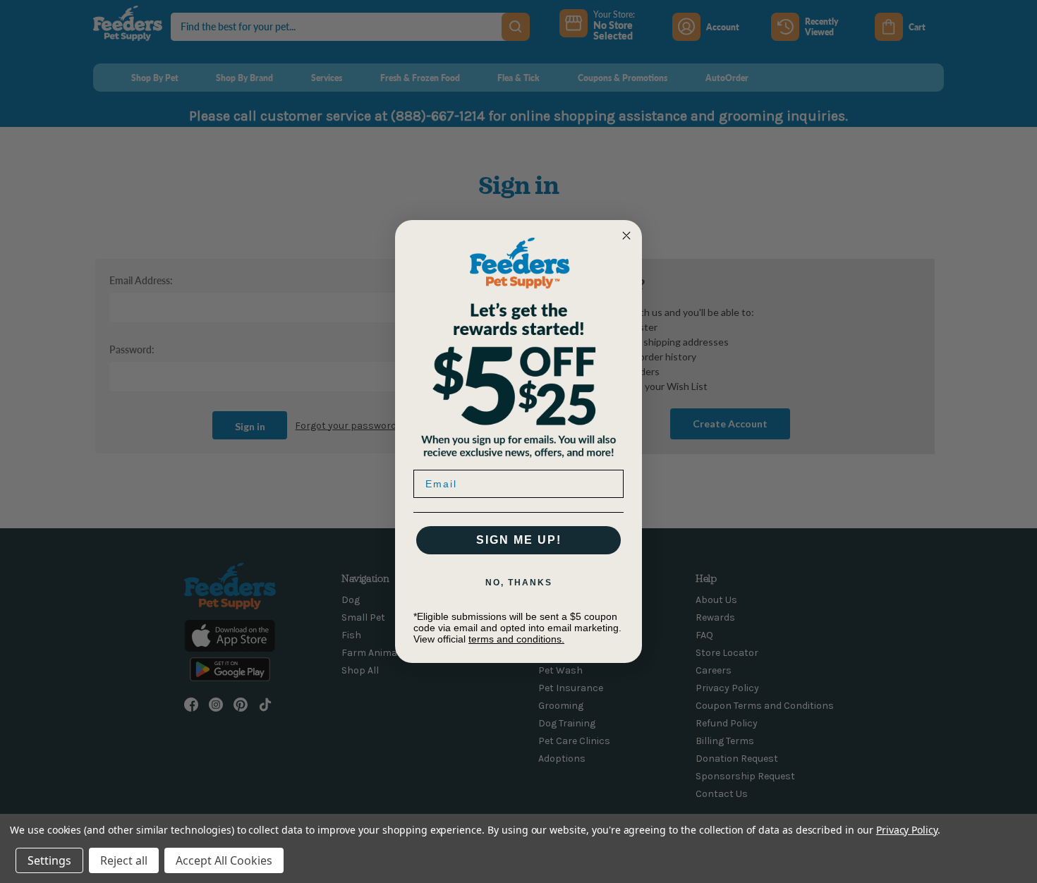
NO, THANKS (518, 582)
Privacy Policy (907, 829)
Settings (49, 860)
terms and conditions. (516, 639)
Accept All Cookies (224, 860)
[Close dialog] (626, 235)
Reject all (123, 860)
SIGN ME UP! (519, 540)
